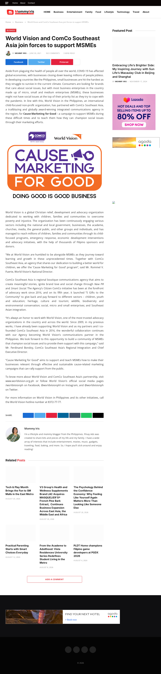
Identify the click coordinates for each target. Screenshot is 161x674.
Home (15, 3)
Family (88, 12)
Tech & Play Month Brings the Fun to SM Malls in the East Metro (20, 491)
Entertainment (74, 12)
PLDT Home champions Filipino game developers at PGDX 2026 (88, 550)
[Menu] (6, 3)
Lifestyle (109, 12)
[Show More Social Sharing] (77, 62)
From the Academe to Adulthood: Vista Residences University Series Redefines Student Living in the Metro (54, 554)
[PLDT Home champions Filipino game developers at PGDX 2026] (89, 533)
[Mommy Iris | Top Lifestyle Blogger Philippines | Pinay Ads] (27, 12)
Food (98, 12)
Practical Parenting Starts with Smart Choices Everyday (17, 549)
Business (59, 12)
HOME (47, 12)
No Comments (53, 53)
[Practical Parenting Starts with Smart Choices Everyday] (21, 533)
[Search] (155, 3)
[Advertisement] (133, 174)
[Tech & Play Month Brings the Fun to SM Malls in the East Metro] (21, 474)
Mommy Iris (20, 53)
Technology (123, 12)
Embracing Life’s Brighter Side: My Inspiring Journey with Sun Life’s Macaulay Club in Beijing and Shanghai (133, 71)
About (22, 3)
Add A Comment (54, 579)
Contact (31, 3)
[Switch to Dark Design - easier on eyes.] (154, 12)
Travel (136, 12)
